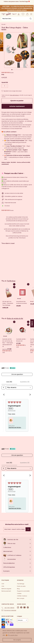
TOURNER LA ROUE (17, 348)
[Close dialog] (31, 304)
